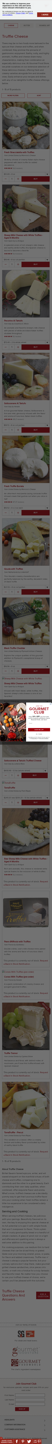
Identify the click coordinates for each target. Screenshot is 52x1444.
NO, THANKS (39, 734)
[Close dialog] (50, 704)
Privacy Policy (34, 738)
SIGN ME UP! (39, 730)
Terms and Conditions (43, 738)
